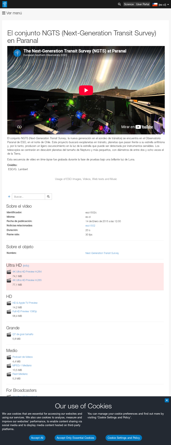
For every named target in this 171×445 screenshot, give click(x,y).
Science (129, 4)
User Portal (142, 4)
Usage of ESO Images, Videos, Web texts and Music (86, 179)
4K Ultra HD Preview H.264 (27, 271)
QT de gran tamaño (23, 334)
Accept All (37, 437)
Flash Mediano (20, 374)
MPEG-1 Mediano (22, 365)
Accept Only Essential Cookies (75, 437)
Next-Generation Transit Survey (102, 253)
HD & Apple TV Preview (25, 302)
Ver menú (13, 13)
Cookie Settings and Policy (124, 437)
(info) (26, 265)
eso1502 (90, 225)
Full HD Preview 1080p (25, 311)
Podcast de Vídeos (23, 356)
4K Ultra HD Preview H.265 (27, 280)
